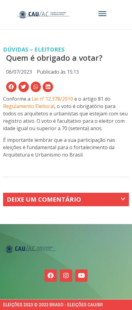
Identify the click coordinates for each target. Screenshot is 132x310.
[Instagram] (66, 275)
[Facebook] (51, 275)
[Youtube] (81, 275)
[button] (11, 87)
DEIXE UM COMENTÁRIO (44, 199)
